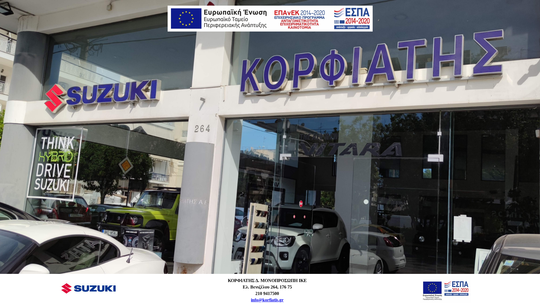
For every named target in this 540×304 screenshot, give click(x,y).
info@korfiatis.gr (267, 300)
